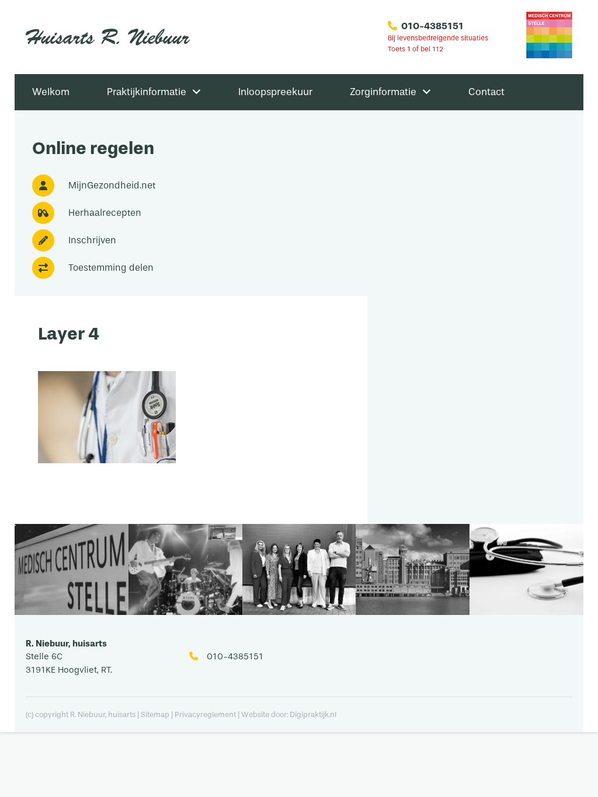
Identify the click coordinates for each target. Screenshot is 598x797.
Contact (486, 91)
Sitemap (155, 714)
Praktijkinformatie (146, 91)
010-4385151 (432, 26)
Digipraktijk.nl (313, 714)
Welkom (50, 91)
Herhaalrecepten (104, 212)
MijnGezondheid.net (111, 185)
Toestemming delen (111, 267)
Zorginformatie (383, 91)
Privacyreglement (206, 714)
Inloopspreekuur (275, 91)
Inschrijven (92, 240)
